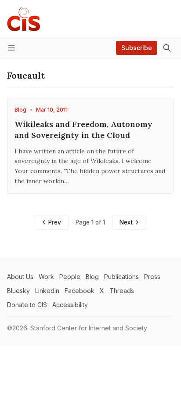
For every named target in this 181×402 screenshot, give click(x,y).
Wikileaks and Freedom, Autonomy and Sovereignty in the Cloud (83, 129)
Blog (20, 109)
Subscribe (136, 47)
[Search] (167, 48)
